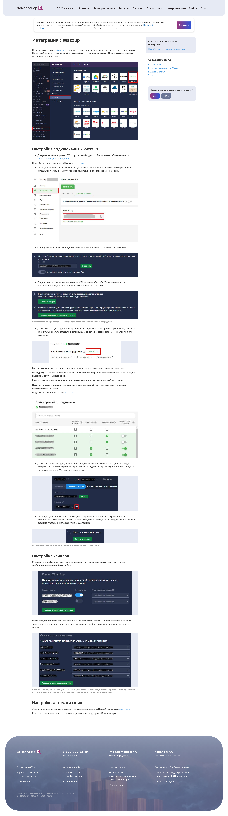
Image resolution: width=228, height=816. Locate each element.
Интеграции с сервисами (122, 775)
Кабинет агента (71, 772)
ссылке (80, 163)
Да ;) (155, 96)
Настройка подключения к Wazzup (163, 68)
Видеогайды (116, 772)
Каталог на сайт (71, 767)
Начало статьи (154, 64)
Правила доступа (164, 781)
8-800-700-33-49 (75, 751)
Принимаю (184, 25)
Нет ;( (166, 96)
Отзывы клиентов (26, 775)
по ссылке (70, 392)
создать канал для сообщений (53, 158)
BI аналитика (70, 781)
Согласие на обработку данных (172, 767)
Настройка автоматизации (159, 75)
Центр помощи (117, 767)
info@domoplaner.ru (123, 751)
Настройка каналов (156, 71)
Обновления (116, 784)
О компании (23, 781)
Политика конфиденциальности (172, 772)
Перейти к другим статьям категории (166, 48)
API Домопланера (119, 779)
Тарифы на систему (27, 772)
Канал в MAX (164, 751)
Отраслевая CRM (26, 767)
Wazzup (61, 50)
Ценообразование (73, 775)
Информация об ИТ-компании (171, 775)
